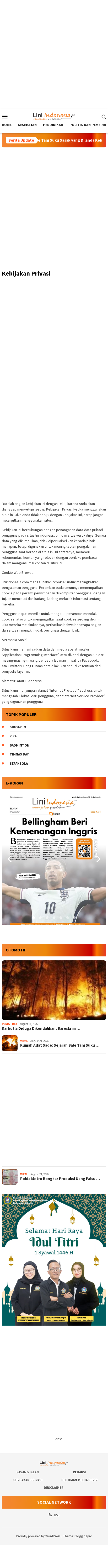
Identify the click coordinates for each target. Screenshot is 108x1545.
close (58, 1439)
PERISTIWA (9, 1024)
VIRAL (24, 1041)
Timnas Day (19, 754)
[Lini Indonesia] (54, 115)
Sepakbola (19, 763)
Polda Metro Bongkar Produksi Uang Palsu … (60, 1178)
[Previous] (10, 859)
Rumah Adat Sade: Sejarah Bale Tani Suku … (59, 1045)
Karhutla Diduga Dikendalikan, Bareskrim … (41, 1028)
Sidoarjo (18, 727)
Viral (14, 736)
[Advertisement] (54, 54)
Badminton (19, 745)
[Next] (98, 859)
